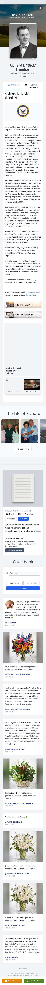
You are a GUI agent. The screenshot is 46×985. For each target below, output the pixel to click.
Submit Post (23, 588)
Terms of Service (29, 975)
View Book (11, 519)
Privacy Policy (17, 975)
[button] (23, 647)
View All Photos (23, 449)
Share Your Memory (14, 550)
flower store (31, 295)
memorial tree (33, 292)
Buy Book (23, 519)
